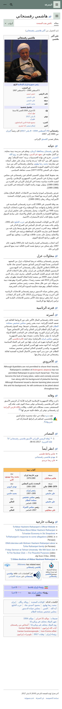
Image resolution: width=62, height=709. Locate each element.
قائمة (30, 587)
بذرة (47, 415)
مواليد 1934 (29, 618)
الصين (45, 608)
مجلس (39, 592)
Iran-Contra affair (49, 631)
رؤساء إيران (39, 587)
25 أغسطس (43, 131)
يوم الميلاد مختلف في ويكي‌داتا (44, 625)
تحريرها (49, 422)
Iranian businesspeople (28, 631)
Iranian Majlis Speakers (29, 628)
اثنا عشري (22, 126)
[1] (20, 409)
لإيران (8, 131)
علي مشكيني (50, 510)
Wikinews (22, 565)
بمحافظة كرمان (37, 151)
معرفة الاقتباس (15, 576)
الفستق (44, 139)
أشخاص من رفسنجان (19, 625)
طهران (32, 119)
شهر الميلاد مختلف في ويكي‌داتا (43, 621)
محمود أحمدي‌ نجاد (32, 605)
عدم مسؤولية (29, 698)
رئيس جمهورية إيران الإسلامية (28, 84)
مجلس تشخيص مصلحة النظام (44, 611)
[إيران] (46, 587)
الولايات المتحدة (37, 602)
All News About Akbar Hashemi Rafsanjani (36, 530)
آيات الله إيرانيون (49, 628)
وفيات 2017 (39, 634)
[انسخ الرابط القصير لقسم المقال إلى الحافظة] (56, 146)
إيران (33, 592)
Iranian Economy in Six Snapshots (39, 533)
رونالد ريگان (23, 602)
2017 (28, 117)
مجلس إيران (47, 339)
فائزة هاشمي (18, 339)
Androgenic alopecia (42, 370)
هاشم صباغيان (50, 478)
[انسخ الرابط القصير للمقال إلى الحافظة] (50, 17)
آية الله (54, 608)
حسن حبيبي (31, 94)
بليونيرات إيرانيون (24, 634)
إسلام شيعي (30, 126)
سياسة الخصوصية (52, 698)
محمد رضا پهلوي (50, 605)
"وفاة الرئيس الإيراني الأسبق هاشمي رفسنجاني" (30, 438)
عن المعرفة (40, 698)
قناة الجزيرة (47, 442)
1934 (35, 131)
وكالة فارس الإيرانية (12, 407)
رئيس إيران (31, 490)
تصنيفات (54, 618)
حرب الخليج (19, 222)
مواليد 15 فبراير (42, 618)
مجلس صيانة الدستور (31, 608)
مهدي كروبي (12, 487)
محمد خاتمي (30, 104)
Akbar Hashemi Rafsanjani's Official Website (35, 527)
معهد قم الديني (36, 154)
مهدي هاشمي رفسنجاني (45, 457)
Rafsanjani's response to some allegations (27, 537)
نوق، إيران (31, 113)
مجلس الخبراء (28, 507)
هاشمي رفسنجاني (33, 567)
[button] (56, 4)
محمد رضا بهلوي (41, 164)
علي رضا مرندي (48, 460)
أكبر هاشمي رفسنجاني (35, 30)
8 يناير (33, 117)
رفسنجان (48, 151)
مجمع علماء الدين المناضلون (25, 123)
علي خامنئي (31, 97)
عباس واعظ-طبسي (47, 454)
